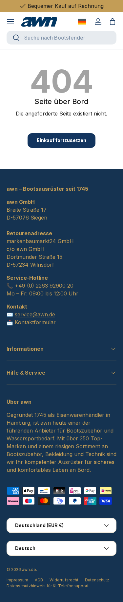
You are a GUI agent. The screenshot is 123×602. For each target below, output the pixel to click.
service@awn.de (35, 314)
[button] (112, 21)
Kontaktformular (35, 322)
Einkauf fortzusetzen (61, 140)
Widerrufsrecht (64, 579)
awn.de (29, 569)
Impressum (17, 579)
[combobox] (61, 37)
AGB (39, 579)
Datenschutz (97, 579)
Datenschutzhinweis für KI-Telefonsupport (48, 585)
